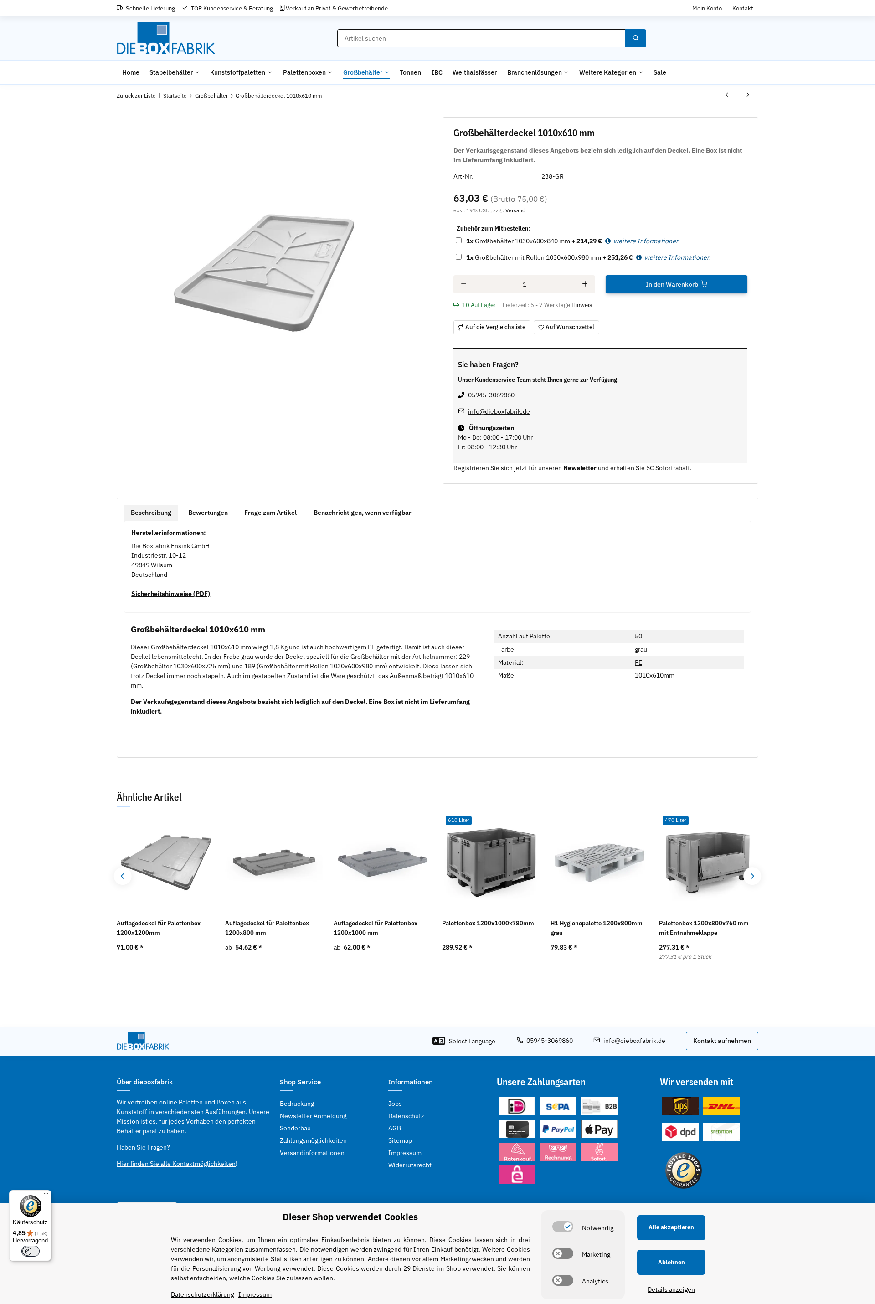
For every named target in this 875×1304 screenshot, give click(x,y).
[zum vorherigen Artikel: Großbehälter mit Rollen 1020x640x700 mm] (726, 96)
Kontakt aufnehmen (722, 1041)
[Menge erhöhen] (585, 284)
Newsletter (580, 468)
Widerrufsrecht (410, 1165)
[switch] (562, 1226)
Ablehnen (671, 1262)
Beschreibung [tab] (151, 512)
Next (752, 876)
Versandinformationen (312, 1153)
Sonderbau (295, 1128)
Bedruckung (297, 1103)
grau (641, 649)
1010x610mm (654, 675)
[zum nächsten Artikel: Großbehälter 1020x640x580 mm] (747, 96)
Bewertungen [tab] (208, 512)
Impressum (405, 1153)
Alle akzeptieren (671, 1227)
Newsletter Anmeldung (313, 1116)
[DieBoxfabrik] (166, 38)
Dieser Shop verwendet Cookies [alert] (350, 1217)
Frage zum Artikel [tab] (270, 512)
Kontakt (742, 8)
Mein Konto (707, 8)
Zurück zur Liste (136, 95)
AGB (394, 1128)
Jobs (395, 1103)
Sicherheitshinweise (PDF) (170, 594)
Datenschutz (406, 1116)
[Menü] (46, 1195)
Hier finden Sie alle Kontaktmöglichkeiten (176, 1164)
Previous (123, 876)
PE (638, 662)
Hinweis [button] (581, 305)
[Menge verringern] (464, 284)
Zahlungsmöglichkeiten (313, 1140)
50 (638, 636)
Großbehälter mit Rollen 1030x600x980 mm (533, 257)
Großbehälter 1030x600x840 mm (518, 241)
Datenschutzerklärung (202, 1294)
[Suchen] (635, 38)
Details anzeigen (671, 1289)
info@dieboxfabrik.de (499, 411)
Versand (515, 210)
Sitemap (400, 1140)
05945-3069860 (491, 395)
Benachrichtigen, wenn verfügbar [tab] (363, 512)
